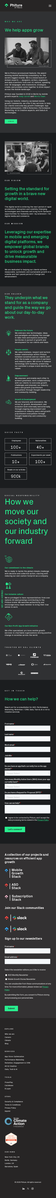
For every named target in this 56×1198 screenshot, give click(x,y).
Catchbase (9, 1085)
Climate (8, 1040)
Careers (8, 1037)
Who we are (9, 1034)
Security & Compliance (14, 1102)
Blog (6, 1044)
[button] (50, 6)
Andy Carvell (24, 96)
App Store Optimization (14, 1056)
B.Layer (8, 1089)
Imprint (7, 1111)
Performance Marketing (14, 1060)
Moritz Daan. (40, 96)
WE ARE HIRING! (2, 599)
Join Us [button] (11, 121)
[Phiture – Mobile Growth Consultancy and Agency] (13, 5)
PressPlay (9, 1082)
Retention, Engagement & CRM (17, 1063)
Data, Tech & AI (11, 1069)
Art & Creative (11, 1066)
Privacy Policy (10, 1108)
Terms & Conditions (13, 1105)
